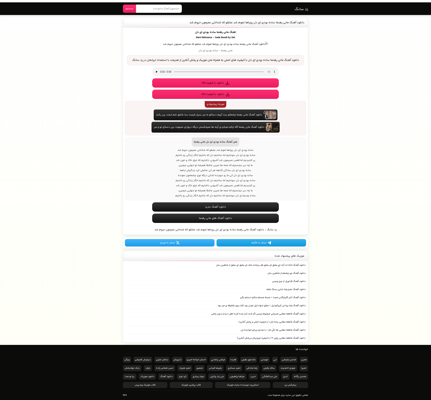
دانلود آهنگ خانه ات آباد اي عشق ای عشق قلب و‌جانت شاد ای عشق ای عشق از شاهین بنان (261, 265)
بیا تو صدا (130, 376)
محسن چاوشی (289, 360)
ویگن (127, 360)
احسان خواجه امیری (196, 360)
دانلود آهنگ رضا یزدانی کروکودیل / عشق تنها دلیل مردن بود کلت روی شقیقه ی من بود (262, 305)
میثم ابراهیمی (237, 376)
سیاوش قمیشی (143, 360)
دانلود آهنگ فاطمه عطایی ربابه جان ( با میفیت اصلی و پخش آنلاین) (272, 322)
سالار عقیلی (269, 368)
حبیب (253, 376)
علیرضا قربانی (215, 368)
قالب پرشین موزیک (191, 385)
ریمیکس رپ (290, 385)
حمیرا (303, 368)
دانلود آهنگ (166, 376)
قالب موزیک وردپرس (145, 385)
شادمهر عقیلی (248, 360)
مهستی (264, 360)
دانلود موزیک (147, 376)
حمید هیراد (185, 368)
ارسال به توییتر (167, 243)
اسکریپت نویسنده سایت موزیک (243, 385)
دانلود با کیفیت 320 (212, 94)
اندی (285, 376)
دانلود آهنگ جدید (215, 207)
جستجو (129, 9)
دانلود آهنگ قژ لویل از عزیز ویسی (289, 281)
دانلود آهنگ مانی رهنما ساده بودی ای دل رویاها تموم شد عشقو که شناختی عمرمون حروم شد (246, 22)
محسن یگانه (300, 376)
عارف (148, 368)
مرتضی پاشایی (218, 360)
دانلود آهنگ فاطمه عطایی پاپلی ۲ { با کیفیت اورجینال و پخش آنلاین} (271, 338)
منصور (199, 368)
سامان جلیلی (162, 360)
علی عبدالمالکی (269, 376)
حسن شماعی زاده (164, 368)
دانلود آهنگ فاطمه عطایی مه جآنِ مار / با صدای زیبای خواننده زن (273, 330)
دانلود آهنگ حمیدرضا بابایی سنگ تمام (286, 289)
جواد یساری (198, 376)
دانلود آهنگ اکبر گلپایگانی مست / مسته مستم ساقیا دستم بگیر (273, 297)
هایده (233, 360)
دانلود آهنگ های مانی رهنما (215, 218)
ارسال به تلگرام (259, 243)
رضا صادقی (251, 368)
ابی (275, 360)
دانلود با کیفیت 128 (213, 83)
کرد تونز (183, 376)
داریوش (177, 360)
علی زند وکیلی (217, 376)
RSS (125, 395)
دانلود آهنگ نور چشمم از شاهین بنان (287, 273)
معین (304, 360)
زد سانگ (301, 9)
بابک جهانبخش (132, 368)
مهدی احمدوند (287, 368)
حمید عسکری (234, 368)
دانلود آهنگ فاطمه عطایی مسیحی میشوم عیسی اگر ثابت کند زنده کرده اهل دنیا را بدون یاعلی (258, 314)
